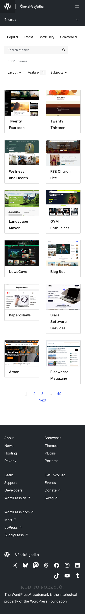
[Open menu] (78, 6)
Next (42, 400)
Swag (51, 498)
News (9, 445)
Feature (36, 72)
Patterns (51, 461)
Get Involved (55, 475)
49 (59, 394)
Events (50, 482)
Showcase (53, 438)
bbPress (13, 527)
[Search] (63, 50)
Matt (10, 520)
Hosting (10, 453)
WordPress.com (19, 512)
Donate (53, 490)
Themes (10, 19)
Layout (12, 72)
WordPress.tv (17, 498)
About (9, 438)
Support (10, 482)
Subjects (57, 72)
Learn (8, 475)
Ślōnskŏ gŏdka (27, 555)
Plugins (50, 453)
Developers (13, 490)
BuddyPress (16, 535)
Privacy (10, 461)
